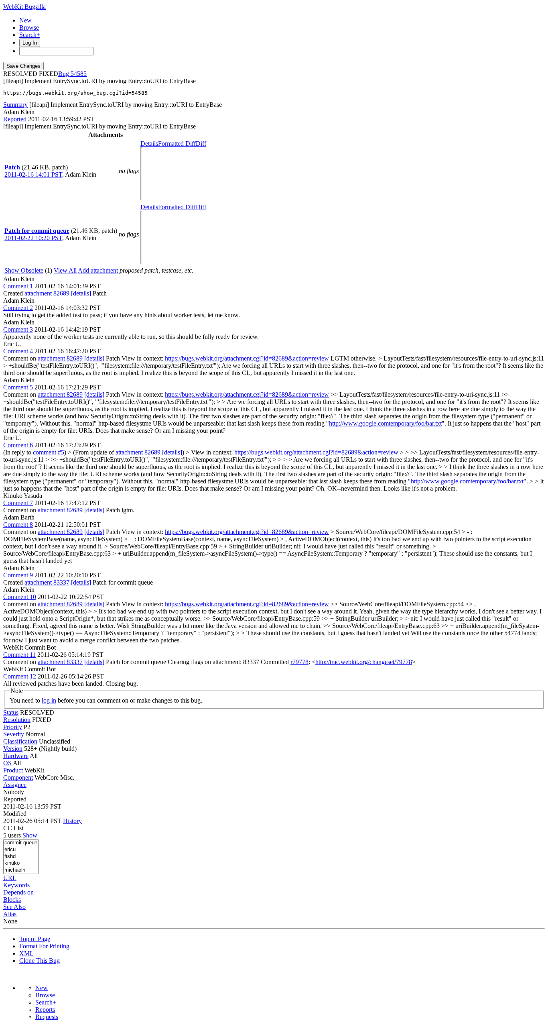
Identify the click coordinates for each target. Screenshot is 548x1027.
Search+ (29, 34)
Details (149, 143)
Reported (14, 119)
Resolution (16, 719)
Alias (9, 914)
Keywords (16, 885)
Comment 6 (18, 445)
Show (29, 835)
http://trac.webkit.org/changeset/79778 (363, 661)
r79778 (299, 661)
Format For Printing (44, 946)
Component (18, 777)
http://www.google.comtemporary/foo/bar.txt (385, 423)
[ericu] (21, 849)
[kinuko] (21, 863)
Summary (15, 104)
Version (12, 748)
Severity (13, 734)
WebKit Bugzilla (24, 6)
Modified (14, 813)
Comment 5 (18, 387)
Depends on (18, 892)
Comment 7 (18, 502)
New (25, 20)
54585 (79, 73)
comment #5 (48, 452)
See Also (14, 906)
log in (49, 700)
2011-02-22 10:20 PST (33, 237)
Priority (12, 726)
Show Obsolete (23, 270)
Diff (201, 143)
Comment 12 (19, 676)
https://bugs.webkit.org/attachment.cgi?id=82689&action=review (247, 358)
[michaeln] (21, 870)
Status (10, 712)
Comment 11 (19, 654)
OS (7, 763)
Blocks (12, 899)
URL (9, 877)
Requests (46, 1016)
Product (13, 770)
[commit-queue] (21, 843)
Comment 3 (18, 329)
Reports (45, 1009)
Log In (29, 43)
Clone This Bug (39, 960)
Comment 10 (19, 596)
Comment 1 (18, 286)
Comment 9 (18, 575)
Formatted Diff (177, 143)
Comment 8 (18, 524)
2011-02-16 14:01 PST (33, 174)
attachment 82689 (46, 293)
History (72, 820)
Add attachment (98, 270)
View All (65, 270)
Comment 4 (18, 351)
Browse (29, 27)
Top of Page (34, 938)
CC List (13, 828)
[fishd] (21, 856)
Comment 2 (18, 307)
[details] (81, 293)
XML (26, 953)
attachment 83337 (46, 582)
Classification (20, 741)
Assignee (14, 784)
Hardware (15, 755)
